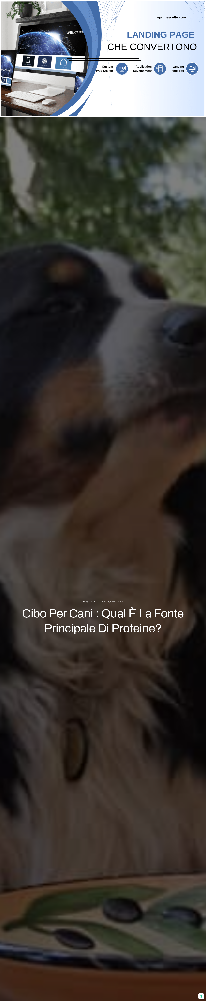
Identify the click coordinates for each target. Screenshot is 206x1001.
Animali (105, 601)
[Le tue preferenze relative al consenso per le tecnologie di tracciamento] (201, 996)
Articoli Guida (116, 601)
